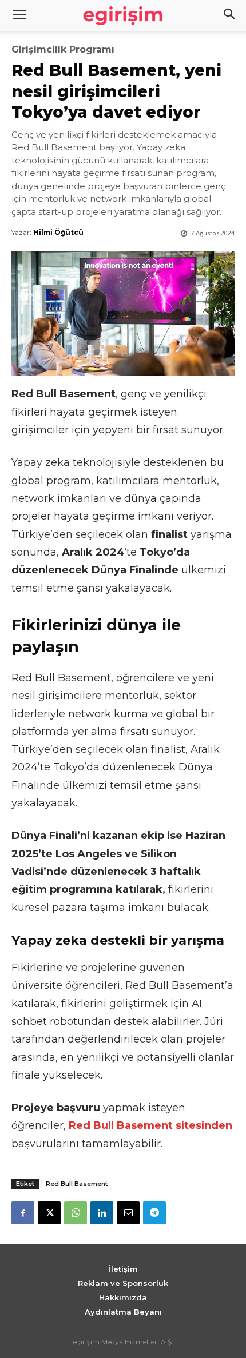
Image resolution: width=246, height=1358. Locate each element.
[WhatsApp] (75, 1212)
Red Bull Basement (77, 1184)
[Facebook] (22, 1212)
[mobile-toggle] (19, 15)
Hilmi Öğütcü (58, 232)
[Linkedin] (101, 1212)
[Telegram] (154, 1212)
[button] (230, 15)
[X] (49, 1212)
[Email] (128, 1212)
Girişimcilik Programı (62, 49)
